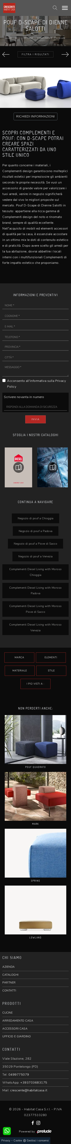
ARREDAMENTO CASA (17, 1021)
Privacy (5, 1140)
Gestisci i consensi (38, 1140)
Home (9, 38)
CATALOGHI (10, 975)
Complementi (44, 38)
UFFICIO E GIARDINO (16, 1036)
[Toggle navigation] (65, 8)
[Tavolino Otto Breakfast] (5, 54)
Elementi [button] (51, 657)
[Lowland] (35, 910)
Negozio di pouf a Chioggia (35, 518)
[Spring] (35, 853)
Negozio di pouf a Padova (35, 531)
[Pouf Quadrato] (35, 739)
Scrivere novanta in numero (24, 397)
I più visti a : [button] (35, 683)
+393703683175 (33, 1082)
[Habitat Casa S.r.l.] (24, 8)
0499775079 (18, 1074)
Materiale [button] (19, 670)
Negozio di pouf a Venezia (35, 556)
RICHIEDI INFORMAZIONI (35, 116)
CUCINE (7, 1013)
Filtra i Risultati (35, 54)
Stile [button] (51, 670)
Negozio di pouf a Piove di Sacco (35, 544)
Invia (35, 419)
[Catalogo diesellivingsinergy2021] (18, 467)
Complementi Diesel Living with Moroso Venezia (35, 627)
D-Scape (60, 38)
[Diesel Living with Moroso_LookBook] (52, 467)
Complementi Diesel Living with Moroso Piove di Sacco (35, 609)
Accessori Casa (24, 38)
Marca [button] (19, 657)
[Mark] (35, 796)
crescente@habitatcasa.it (28, 1090)
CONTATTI (9, 990)
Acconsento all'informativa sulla (36, 384)
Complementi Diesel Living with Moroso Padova (35, 590)
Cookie (18, 1140)
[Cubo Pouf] (65, 54)
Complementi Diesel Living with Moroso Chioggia (35, 572)
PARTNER (9, 982)
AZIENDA (8, 967)
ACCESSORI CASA (14, 1029)
